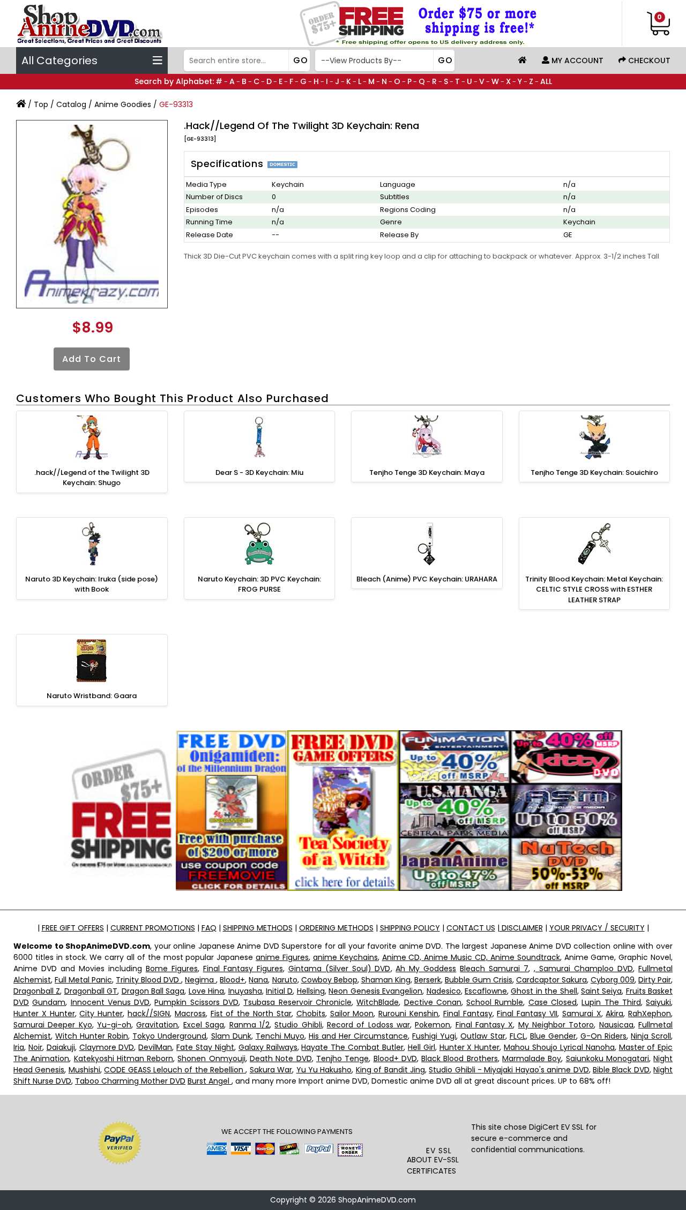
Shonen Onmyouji (211, 1058)
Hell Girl (421, 1047)
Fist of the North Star (251, 1013)
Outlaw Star (482, 1036)
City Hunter (101, 1013)
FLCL (518, 1036)
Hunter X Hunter (44, 1013)
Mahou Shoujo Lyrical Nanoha (559, 1047)
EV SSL (439, 1150)
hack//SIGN (149, 1013)
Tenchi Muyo (280, 1036)
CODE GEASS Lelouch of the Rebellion (174, 1069)
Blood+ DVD (395, 1058)
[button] (439, 1123)
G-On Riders (603, 1036)
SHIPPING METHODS (258, 927)
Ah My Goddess (426, 968)
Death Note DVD (281, 1058)
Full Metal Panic (83, 979)
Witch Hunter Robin (91, 1036)
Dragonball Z (36, 991)
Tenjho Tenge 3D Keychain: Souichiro (594, 472)
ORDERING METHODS (336, 927)
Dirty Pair (654, 979)
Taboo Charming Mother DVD (130, 1081)
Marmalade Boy (531, 1058)
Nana (258, 979)
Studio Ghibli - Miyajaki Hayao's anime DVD (508, 1069)
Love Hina (206, 991)
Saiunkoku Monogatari (607, 1058)
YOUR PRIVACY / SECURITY (597, 927)
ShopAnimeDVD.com (377, 1199)
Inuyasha (245, 991)
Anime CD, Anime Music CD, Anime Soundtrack (471, 957)
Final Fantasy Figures (243, 968)
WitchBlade (377, 1002)
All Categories (59, 60)
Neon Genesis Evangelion (375, 991)
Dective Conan (432, 1002)
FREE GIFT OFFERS (73, 927)
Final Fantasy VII (527, 1013)
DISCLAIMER (521, 927)
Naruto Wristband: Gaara (92, 696)
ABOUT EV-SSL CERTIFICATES (433, 1165)
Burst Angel (210, 1081)
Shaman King (386, 979)
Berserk (427, 979)
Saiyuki (658, 1002)
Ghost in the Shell (544, 991)
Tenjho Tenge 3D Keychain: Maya (426, 472)
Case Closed (552, 1002)
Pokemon (432, 1024)
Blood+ (232, 979)
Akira (614, 1013)
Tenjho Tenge (342, 1058)
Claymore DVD (107, 1047)
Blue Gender (553, 1036)
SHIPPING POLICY (410, 927)
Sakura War (271, 1069)
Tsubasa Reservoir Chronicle (297, 1002)
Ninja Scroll (651, 1036)
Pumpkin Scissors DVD (196, 1002)
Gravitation (157, 1024)
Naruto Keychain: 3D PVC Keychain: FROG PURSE (259, 584)
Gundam (48, 1002)
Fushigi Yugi (434, 1036)
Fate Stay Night (205, 1047)
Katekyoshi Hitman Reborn (124, 1058)
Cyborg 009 (613, 979)
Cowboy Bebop (329, 979)
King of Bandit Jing (390, 1069)
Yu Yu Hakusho (324, 1069)
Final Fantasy (468, 1013)
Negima (200, 979)
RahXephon (649, 1013)
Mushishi (84, 1069)
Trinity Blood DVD (148, 979)
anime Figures (282, 957)
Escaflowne (486, 991)
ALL (546, 81)
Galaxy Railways (267, 1047)
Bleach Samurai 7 (494, 968)
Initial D (279, 991)
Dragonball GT (90, 991)
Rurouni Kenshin (408, 1013)
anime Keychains (345, 957)
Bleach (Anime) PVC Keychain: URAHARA (426, 579)
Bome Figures (172, 968)
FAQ (209, 927)
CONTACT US (470, 927)
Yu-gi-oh (114, 1024)
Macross (190, 1013)
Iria (18, 1047)
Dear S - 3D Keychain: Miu (259, 472)
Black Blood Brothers (459, 1058)
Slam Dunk (231, 1036)
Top (41, 104)
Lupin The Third (611, 1002)
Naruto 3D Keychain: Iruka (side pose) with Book (91, 584)
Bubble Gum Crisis (478, 979)
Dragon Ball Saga (153, 991)
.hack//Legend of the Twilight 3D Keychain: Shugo (92, 477)
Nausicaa (616, 1024)
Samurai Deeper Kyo (52, 1024)
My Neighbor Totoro (556, 1024)
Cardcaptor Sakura (551, 979)
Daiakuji (61, 1047)
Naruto (284, 979)
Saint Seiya (601, 991)
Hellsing (311, 991)
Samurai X (581, 1013)
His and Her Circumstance (358, 1036)
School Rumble (494, 1002)
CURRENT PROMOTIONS (152, 927)
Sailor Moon (352, 1013)
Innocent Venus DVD (110, 1002)
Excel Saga (203, 1024)
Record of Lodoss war (368, 1024)
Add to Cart (91, 359)
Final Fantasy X (484, 1024)
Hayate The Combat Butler (352, 1047)
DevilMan (155, 1047)
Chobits (310, 1013)
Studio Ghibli (298, 1024)
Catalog (71, 104)
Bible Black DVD (621, 1069)
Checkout (648, 60)
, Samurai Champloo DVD (583, 968)
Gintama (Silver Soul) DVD (339, 968)
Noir (35, 1047)
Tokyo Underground (169, 1036)
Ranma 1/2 (249, 1024)
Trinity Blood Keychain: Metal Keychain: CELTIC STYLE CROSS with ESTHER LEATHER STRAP (594, 589)
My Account (576, 60)
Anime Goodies (122, 104)
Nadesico (444, 991)
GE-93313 (176, 104)
